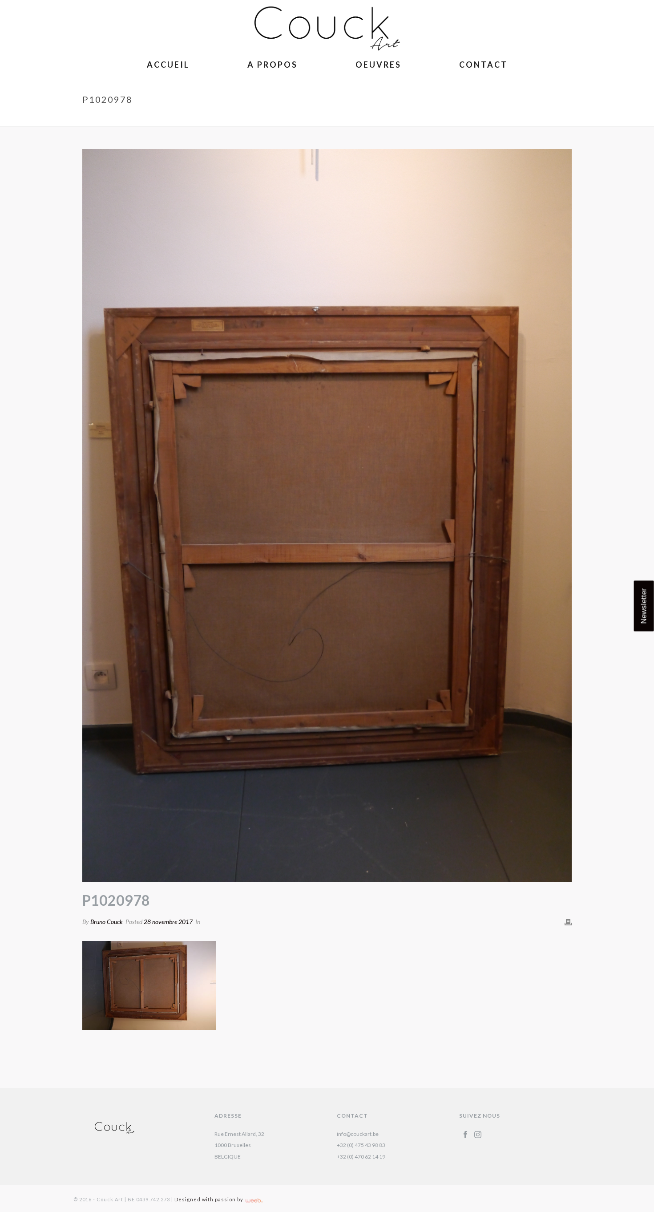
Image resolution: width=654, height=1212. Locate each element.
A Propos (272, 64)
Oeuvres (378, 64)
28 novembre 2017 (168, 921)
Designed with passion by (209, 1199)
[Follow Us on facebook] (465, 1135)
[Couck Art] (327, 26)
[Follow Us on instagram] (477, 1135)
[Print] (568, 922)
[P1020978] (327, 515)
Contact (483, 64)
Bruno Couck (106, 921)
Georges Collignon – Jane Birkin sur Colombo (466, 118)
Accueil (168, 64)
